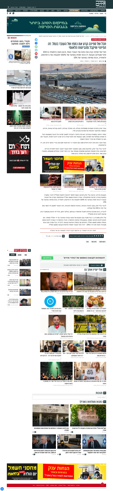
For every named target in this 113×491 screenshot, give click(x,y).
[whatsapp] (36, 46)
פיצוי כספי (93, 242)
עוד (34, 485)
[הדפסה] (36, 50)
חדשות (103, 10)
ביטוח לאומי (102, 242)
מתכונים (25, 10)
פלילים (96, 13)
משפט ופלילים (74, 10)
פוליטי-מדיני (84, 10)
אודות (77, 485)
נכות (87, 242)
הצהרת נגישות (40, 485)
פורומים (10, 10)
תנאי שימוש (53, 485)
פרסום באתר (71, 485)
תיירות (42, 10)
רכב (47, 10)
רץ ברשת (17, 10)
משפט (101, 13)
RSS (47, 485)
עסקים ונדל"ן (33, 10)
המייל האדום (14, 7)
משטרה (91, 13)
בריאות (59, 10)
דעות (52, 10)
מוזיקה (66, 10)
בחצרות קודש (94, 10)
